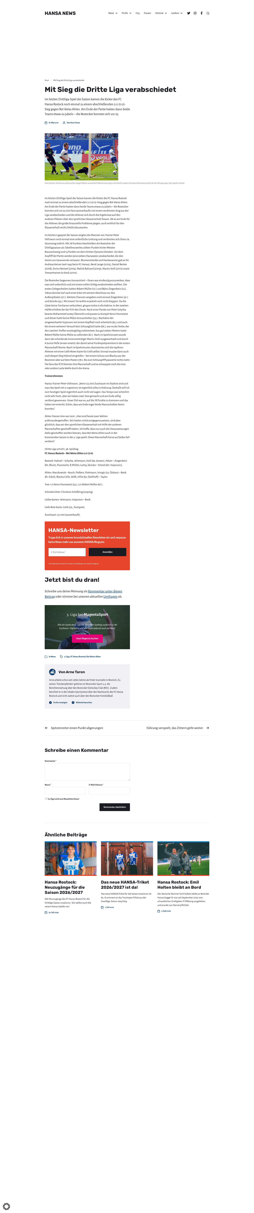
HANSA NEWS (60, 13)
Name (48, 785)
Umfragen (110, 596)
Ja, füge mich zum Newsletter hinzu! (63, 799)
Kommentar (50, 761)
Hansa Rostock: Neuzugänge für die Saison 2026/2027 (65, 887)
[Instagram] (195, 13)
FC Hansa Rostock (78, 657)
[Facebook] (201, 13)
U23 (137, 13)
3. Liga (67, 657)
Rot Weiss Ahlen (93, 657)
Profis (125, 13)
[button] (208, 13)
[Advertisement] (127, 54)
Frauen (147, 13)
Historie (159, 13)
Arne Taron (75, 123)
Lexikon (175, 13)
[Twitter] (188, 13)
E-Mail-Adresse (96, 785)
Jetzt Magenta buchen (87, 638)
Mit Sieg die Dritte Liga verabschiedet (68, 80)
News (111, 13)
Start (47, 80)
